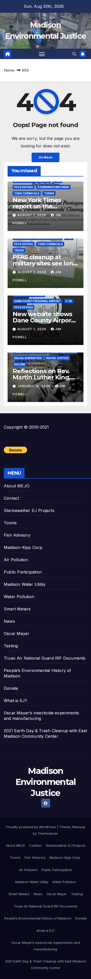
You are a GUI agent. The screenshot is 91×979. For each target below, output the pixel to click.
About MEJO (16, 485)
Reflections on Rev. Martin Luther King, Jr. (41, 377)
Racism (19, 364)
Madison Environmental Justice (45, 782)
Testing (11, 645)
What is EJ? (15, 700)
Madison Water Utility (25, 584)
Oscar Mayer (16, 633)
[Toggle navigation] (42, 53)
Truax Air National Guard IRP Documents (45, 658)
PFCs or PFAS (23, 187)
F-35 (69, 301)
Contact (11, 498)
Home (9, 70)
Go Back (45, 157)
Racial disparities (27, 358)
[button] (74, 53)
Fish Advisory (17, 535)
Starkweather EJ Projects (29, 510)
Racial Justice (57, 358)
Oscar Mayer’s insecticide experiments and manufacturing (45, 946)
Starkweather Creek (53, 187)
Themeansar (48, 833)
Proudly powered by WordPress (31, 827)
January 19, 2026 (34, 386)
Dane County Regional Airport (37, 301)
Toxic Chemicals (26, 193)
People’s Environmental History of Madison (37, 918)
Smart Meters (17, 608)
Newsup (78, 827)
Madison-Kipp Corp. (23, 547)
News (9, 621)
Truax (19, 250)
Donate (11, 688)
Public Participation (23, 571)
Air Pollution (16, 559)
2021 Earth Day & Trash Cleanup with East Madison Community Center (45, 964)
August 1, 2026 (32, 215)
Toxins (49, 193)
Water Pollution (19, 596)
